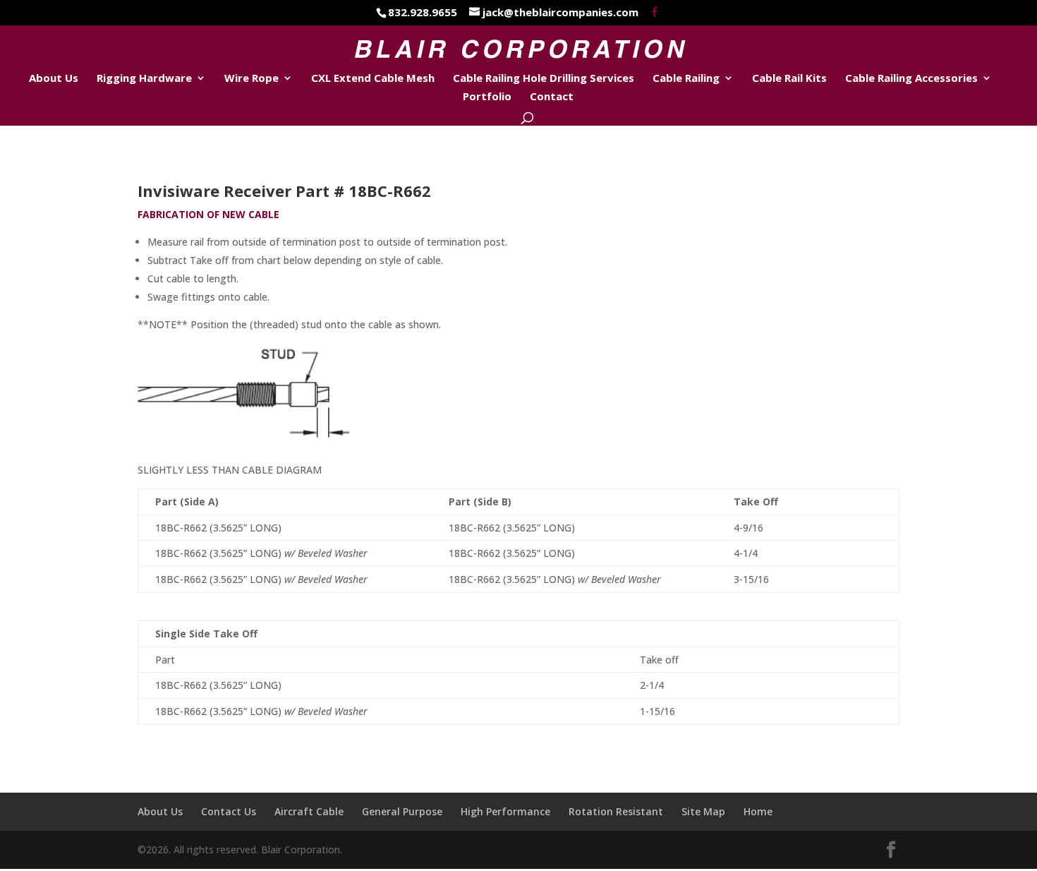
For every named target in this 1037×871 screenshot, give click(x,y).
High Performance (505, 811)
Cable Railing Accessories (911, 79)
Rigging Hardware (144, 79)
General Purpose (402, 811)
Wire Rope (251, 79)
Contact (552, 97)
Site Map (703, 811)
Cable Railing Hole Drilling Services (543, 79)
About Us (53, 79)
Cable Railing (686, 79)
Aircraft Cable (309, 811)
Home (758, 811)
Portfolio (487, 97)
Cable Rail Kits (789, 79)
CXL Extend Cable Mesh (373, 79)
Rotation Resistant (616, 811)
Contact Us (228, 811)
